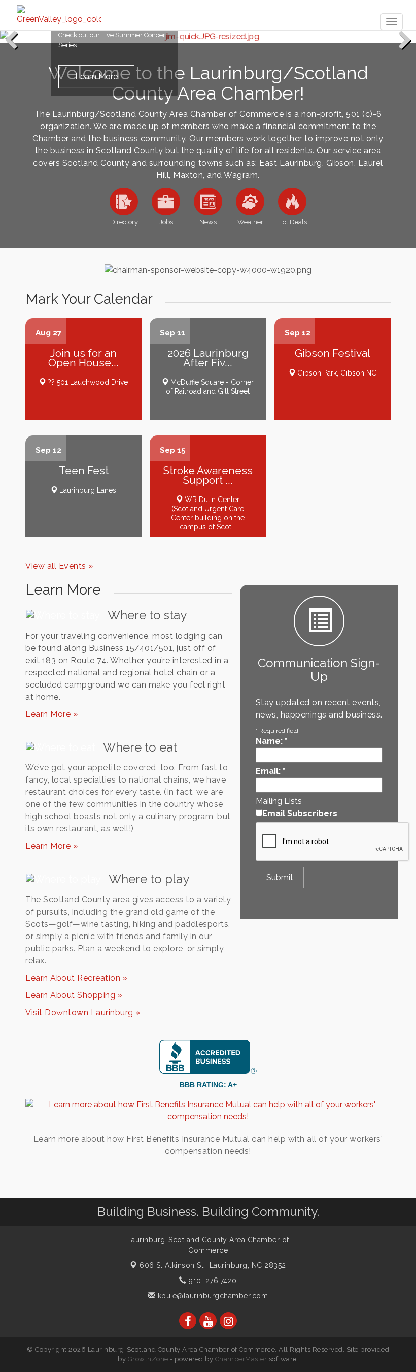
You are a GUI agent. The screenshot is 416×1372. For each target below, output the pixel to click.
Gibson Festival (332, 353)
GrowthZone (148, 1359)
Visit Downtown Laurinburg (80, 1012)
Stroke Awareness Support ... (208, 475)
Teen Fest (84, 470)
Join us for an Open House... (83, 357)
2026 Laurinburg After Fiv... (208, 357)
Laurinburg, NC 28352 (213, 1265)
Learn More (96, 76)
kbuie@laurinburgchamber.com (211, 1296)
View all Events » (59, 566)
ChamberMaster (241, 1359)
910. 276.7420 (212, 1280)
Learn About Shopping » (73, 995)
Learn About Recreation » (76, 978)
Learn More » (51, 714)
